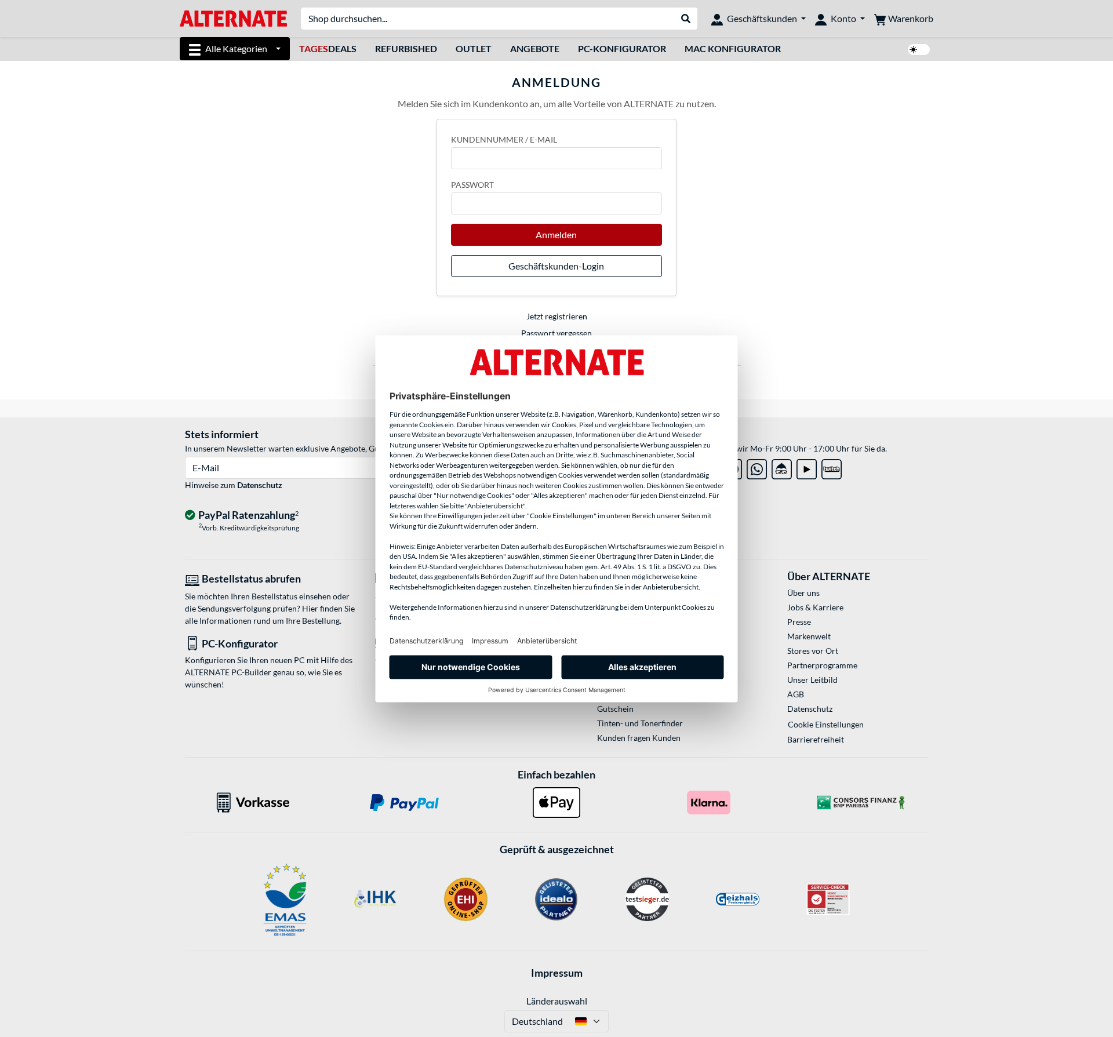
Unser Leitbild (812, 680)
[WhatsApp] (757, 467)
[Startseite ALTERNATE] (233, 17)
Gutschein (615, 709)
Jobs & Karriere (815, 607)
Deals (328, 48)
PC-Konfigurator (622, 48)
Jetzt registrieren (556, 316)
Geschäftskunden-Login (556, 265)
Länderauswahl (556, 1000)
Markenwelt (809, 636)
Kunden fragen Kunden (639, 738)
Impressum (557, 972)
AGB (795, 694)
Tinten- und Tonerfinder (640, 723)
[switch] (919, 49)
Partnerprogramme (822, 665)
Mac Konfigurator (733, 48)
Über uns (803, 593)
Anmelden (556, 234)
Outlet (474, 48)
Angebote (534, 48)
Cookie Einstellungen (826, 724)
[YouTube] (806, 467)
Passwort (472, 185)
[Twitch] (831, 467)
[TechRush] (782, 467)
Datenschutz (259, 485)
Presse (799, 622)
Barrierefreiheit (815, 739)
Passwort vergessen (556, 333)
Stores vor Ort (812, 651)
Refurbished (406, 48)
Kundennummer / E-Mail (504, 139)
